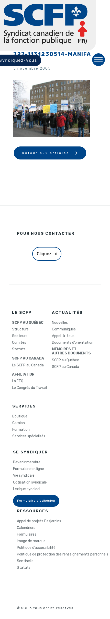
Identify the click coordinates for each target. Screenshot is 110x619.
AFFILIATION (23, 375)
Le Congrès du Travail (29, 388)
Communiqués (64, 329)
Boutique (19, 416)
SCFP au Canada (65, 367)
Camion (18, 423)
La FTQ (17, 381)
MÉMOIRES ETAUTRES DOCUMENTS (71, 351)
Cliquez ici (47, 253)
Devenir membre (26, 462)
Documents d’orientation (72, 343)
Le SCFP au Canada (28, 365)
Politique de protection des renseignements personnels (62, 554)
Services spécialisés (28, 436)
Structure (20, 329)
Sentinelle (25, 561)
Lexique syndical (26, 489)
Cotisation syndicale (30, 482)
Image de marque (31, 541)
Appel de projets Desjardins (39, 521)
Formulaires (26, 535)
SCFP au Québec (65, 360)
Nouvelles (60, 323)
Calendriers (26, 528)
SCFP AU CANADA (28, 358)
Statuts (19, 349)
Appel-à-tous (63, 336)
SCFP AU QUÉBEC (27, 323)
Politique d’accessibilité (36, 548)
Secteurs (19, 336)
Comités (19, 343)
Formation (21, 430)
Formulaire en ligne (28, 469)
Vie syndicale (24, 476)
